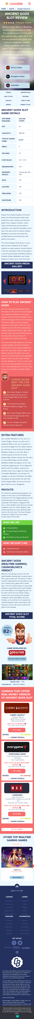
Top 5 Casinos (9, 901)
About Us (24, 920)
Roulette (24, 910)
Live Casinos (9, 907)
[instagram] (14, 943)
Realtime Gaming (22, 120)
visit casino (17, 730)
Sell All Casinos (17, 829)
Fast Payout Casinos (9, 914)
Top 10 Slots (24, 901)
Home (3, 9)
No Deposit (9, 924)
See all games (17, 844)
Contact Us (25, 924)
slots (11, 9)
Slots (21, 140)
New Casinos (9, 904)
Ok (17, 1016)
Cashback (9, 930)
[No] (32, 1012)
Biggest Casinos (9, 910)
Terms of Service (24, 930)
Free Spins (9, 920)
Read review (17, 877)
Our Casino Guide (25, 933)
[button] (4, 281)
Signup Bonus (9, 927)
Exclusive (9, 933)
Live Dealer (25, 914)
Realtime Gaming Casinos (17, 659)
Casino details (17, 737)
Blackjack (24, 907)
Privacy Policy (25, 927)
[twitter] (20, 943)
